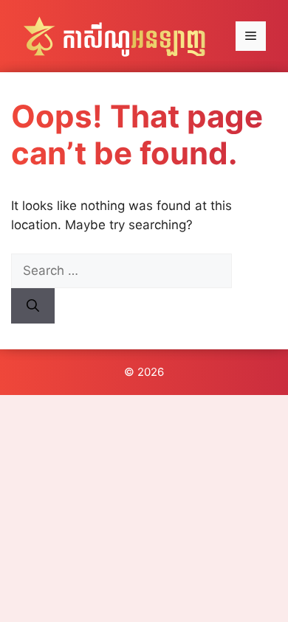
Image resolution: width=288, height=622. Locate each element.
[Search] (33, 306)
